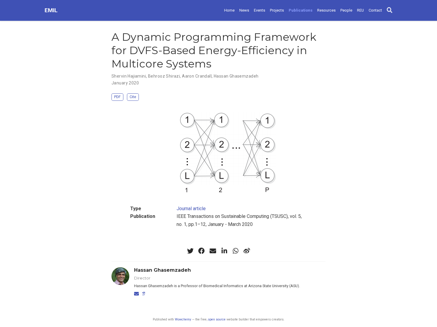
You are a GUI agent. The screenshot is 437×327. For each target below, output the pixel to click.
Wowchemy (183, 319)
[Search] (389, 10)
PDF (117, 97)
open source (217, 319)
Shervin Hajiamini (128, 76)
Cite (133, 97)
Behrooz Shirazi (164, 76)
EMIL (51, 10)
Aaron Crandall (197, 76)
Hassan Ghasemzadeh (236, 76)
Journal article (191, 208)
